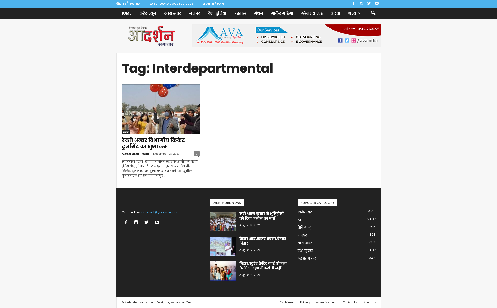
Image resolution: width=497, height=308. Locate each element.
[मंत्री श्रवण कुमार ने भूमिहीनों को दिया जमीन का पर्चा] (223, 221)
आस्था (335, 13)
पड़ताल (240, 13)
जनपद (194, 13)
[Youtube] (377, 4)
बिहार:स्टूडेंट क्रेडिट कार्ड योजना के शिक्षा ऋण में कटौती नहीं (263, 266)
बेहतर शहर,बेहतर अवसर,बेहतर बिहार (262, 241)
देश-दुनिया (217, 13)
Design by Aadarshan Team (175, 302)
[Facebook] (353, 4)
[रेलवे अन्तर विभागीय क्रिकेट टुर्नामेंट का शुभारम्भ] (161, 109)
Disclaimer (286, 302)
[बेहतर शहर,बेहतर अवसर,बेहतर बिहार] (223, 246)
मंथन (258, 13)
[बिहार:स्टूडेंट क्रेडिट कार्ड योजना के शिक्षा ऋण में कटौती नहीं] (223, 271)
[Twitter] (369, 4)
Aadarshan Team (135, 153)
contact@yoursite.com (160, 212)
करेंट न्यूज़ (147, 13)
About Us (369, 302)
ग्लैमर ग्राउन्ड (312, 13)
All (300, 219)
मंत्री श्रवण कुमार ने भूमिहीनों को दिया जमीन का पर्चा (261, 216)
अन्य (352, 13)
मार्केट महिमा (282, 13)
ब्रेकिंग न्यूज (306, 227)
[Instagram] (361, 4)
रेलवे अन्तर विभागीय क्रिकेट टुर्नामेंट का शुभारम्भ (153, 143)
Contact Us (350, 302)
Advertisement (326, 302)
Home (125, 13)
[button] (373, 13)
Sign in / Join (213, 4)
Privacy (305, 302)
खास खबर (172, 13)
